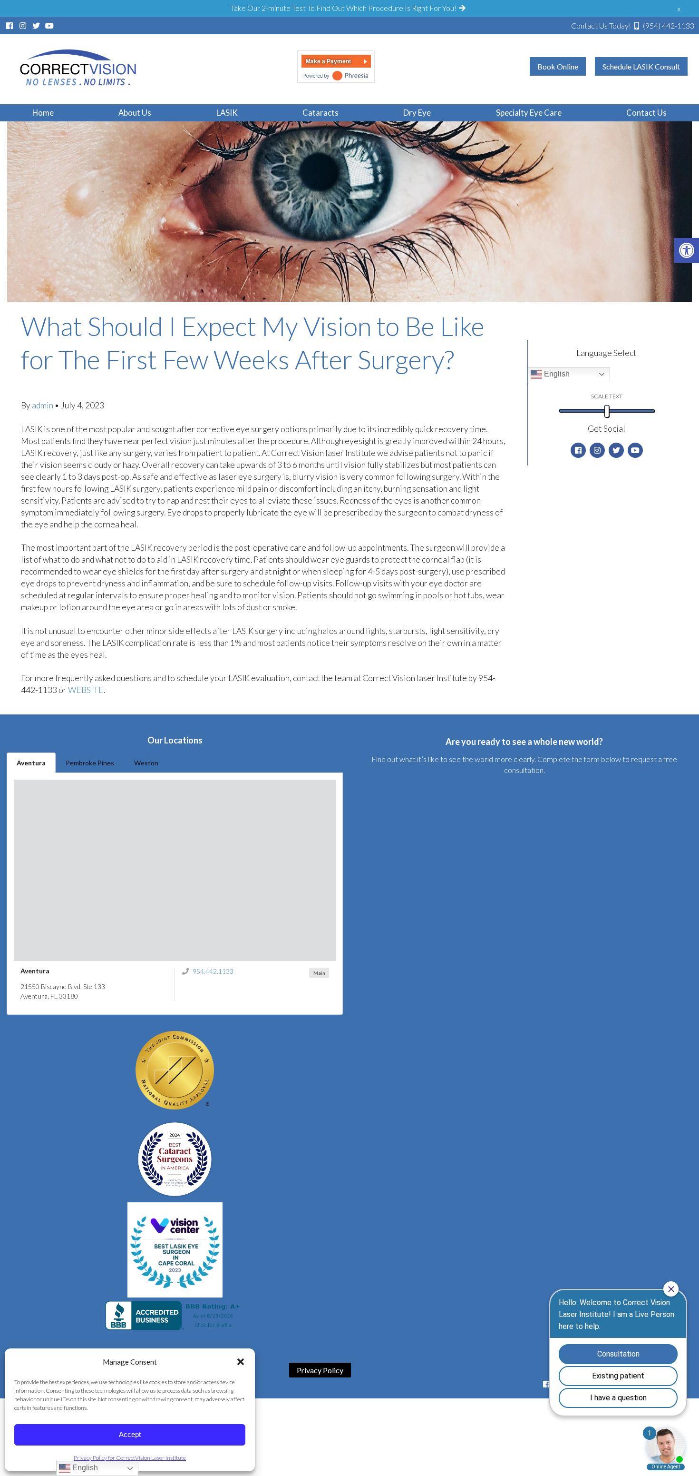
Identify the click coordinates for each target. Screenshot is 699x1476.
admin (43, 405)
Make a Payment (328, 61)
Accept (130, 1434)
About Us (134, 113)
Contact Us (646, 113)
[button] (240, 1362)
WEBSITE (86, 690)
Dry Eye (417, 113)
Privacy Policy (320, 1370)
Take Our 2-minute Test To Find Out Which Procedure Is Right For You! (344, 7)
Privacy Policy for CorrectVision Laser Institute (130, 1457)
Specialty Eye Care (529, 113)
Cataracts (320, 113)
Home (43, 113)
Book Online (557, 66)
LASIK (227, 113)
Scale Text (606, 396)
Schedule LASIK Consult (641, 66)
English (556, 374)
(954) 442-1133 (632, 25)
